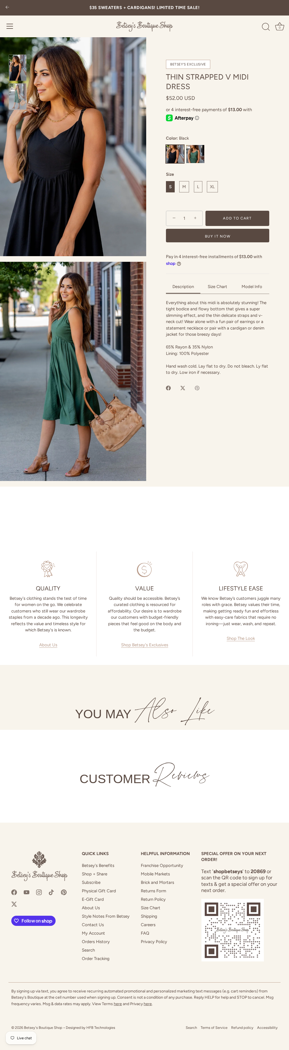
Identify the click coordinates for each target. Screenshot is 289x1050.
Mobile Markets (155, 874)
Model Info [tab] (252, 286)
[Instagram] (39, 892)
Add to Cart (237, 218)
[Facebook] (14, 892)
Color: (177, 138)
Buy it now (218, 236)
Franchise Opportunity (162, 865)
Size (170, 174)
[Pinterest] (64, 892)
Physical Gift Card (99, 890)
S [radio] (170, 186)
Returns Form (153, 890)
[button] (73, 146)
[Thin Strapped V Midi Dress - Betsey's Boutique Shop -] (18, 67)
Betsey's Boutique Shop (43, 1027)
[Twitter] (14, 903)
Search (88, 950)
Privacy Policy (154, 941)
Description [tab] (183, 286)
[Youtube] (26, 892)
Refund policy (242, 1027)
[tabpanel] (217, 338)
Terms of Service (214, 1027)
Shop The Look (241, 638)
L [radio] (198, 186)
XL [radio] (212, 186)
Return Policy (153, 899)
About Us (48, 644)
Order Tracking (96, 958)
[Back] (7, 8)
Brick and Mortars (157, 882)
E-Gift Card (93, 899)
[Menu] (10, 26)
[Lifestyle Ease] (241, 569)
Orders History (96, 941)
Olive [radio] (195, 154)
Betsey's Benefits (98, 865)
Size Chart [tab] (217, 286)
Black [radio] (175, 154)
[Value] (144, 569)
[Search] (266, 27)
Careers (148, 924)
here (118, 1003)
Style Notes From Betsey (106, 916)
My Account (93, 933)
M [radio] (184, 186)
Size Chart (150, 907)
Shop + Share (94, 874)
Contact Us (93, 924)
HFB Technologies (100, 1027)
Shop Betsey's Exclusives (144, 644)
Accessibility (267, 1027)
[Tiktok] (51, 892)
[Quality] (48, 569)
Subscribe (91, 882)
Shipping (149, 916)
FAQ (145, 933)
